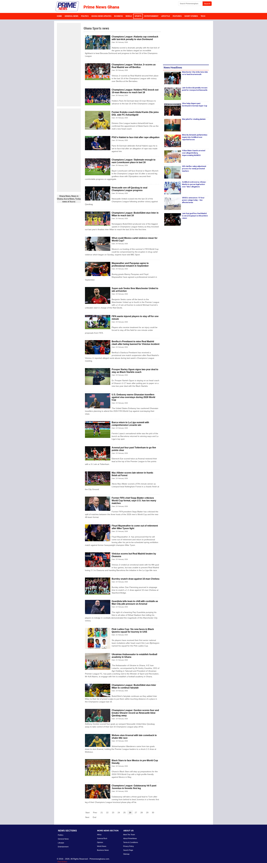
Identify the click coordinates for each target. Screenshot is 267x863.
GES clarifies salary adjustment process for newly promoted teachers (194, 168)
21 (102, 812)
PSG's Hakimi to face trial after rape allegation (136, 137)
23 (113, 812)
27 (136, 812)
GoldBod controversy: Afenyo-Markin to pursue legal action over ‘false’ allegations (194, 184)
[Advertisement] (69, 64)
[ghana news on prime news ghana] (67, 6)
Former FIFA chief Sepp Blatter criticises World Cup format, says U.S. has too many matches (134, 500)
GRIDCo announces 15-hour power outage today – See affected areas (193, 200)
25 (124, 812)
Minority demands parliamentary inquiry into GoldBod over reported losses (194, 137)
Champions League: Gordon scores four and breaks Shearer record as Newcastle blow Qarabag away (135, 713)
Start (87, 812)
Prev (95, 812)
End (94, 817)
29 (147, 812)
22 (107, 812)
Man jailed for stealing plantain (194, 119)
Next (87, 817)
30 (153, 812)
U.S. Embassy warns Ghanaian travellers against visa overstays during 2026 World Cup (133, 397)
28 (141, 812)
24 (119, 812)
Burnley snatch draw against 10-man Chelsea (135, 579)
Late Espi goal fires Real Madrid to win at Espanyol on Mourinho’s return (195, 215)
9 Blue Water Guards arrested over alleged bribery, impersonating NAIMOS (193, 153)
